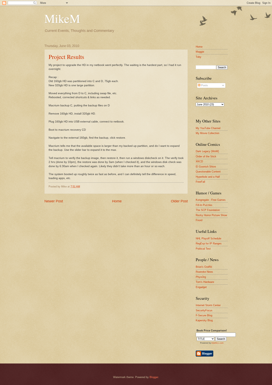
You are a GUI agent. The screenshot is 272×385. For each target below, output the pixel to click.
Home (117, 201)
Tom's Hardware (205, 281)
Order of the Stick (206, 156)
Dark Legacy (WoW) (207, 151)
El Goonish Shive (206, 166)
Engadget (201, 287)
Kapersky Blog (204, 320)
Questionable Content (208, 171)
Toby (198, 56)
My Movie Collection (207, 133)
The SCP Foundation (208, 210)
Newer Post (53, 201)
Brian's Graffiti (204, 266)
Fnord (199, 220)
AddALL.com (217, 343)
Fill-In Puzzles (204, 205)
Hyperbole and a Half (208, 176)
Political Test (203, 248)
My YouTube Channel (208, 128)
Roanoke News (204, 271)
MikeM (62, 18)
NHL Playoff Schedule (208, 238)
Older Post (179, 201)
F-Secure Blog (204, 315)
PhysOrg (201, 276)
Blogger (154, 377)
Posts (204, 85)
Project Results (66, 57)
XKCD (199, 161)
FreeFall (200, 181)
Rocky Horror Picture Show (211, 215)
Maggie (200, 51)
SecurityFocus (204, 310)
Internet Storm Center (208, 305)
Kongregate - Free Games (211, 199)
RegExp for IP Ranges (209, 243)
